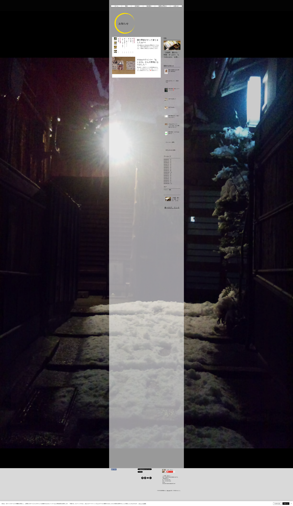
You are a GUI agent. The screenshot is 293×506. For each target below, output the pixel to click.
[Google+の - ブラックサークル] (150, 478)
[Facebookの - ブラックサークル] (142, 478)
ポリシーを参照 (142, 503)
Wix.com (168, 490)
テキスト (166, 189)
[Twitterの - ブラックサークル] (145, 478)
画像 (170, 189)
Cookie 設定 (277, 503)
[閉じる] (291, 503)
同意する (286, 503)
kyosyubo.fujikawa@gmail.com (168, 483)
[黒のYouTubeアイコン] (148, 478)
